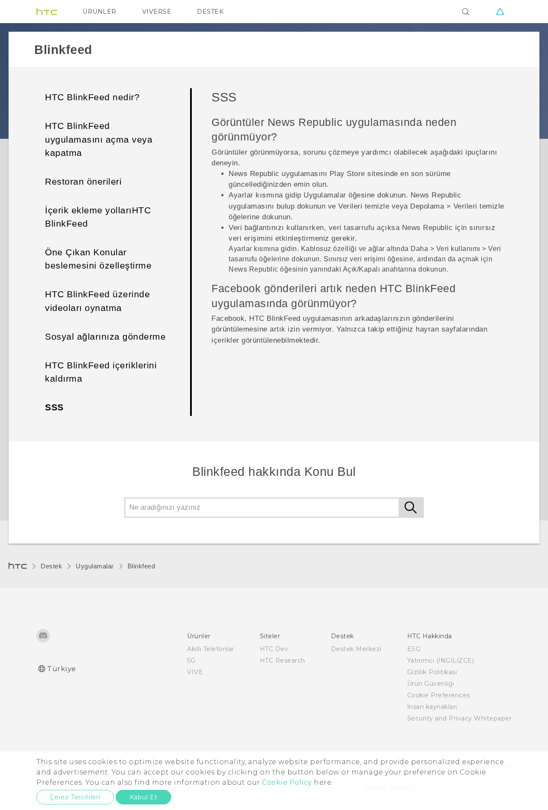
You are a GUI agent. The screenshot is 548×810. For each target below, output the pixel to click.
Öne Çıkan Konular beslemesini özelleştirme (98, 258)
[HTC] (46, 11)
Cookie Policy (287, 782)
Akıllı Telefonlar (210, 649)
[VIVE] (500, 11)
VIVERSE (157, 11)
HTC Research (282, 660)
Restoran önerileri (83, 181)
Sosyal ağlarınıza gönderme (105, 336)
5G (191, 660)
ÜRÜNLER (99, 11)
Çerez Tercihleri (75, 797)
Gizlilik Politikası (432, 672)
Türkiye (61, 669)
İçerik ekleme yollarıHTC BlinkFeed (98, 216)
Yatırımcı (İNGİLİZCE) (440, 660)
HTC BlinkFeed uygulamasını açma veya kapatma (98, 139)
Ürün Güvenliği (430, 683)
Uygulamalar (95, 566)
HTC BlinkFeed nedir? (92, 97)
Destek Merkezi (356, 649)
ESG (414, 649)
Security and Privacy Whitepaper (459, 718)
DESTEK (210, 11)
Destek (51, 566)
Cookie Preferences (438, 695)
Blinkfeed (141, 566)
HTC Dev (274, 649)
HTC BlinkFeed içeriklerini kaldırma (101, 371)
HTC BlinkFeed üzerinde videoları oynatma (97, 300)
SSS (54, 407)
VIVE (195, 672)
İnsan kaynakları (432, 707)
